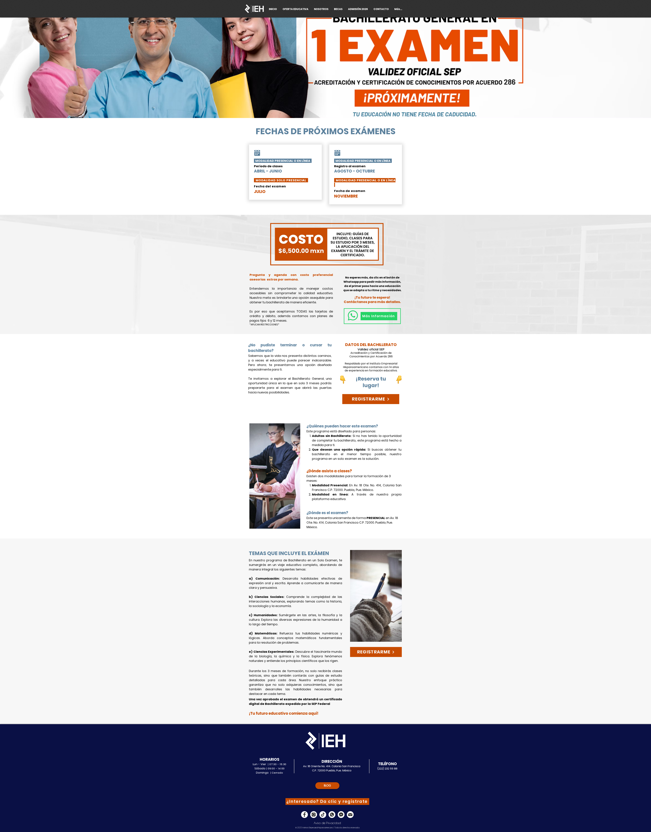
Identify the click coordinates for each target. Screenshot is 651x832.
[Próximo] (632, 67)
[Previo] (19, 67)
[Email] (350, 814)
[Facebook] (304, 814)
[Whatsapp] (332, 814)
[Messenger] (341, 814)
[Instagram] (313, 814)
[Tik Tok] (322, 814)
